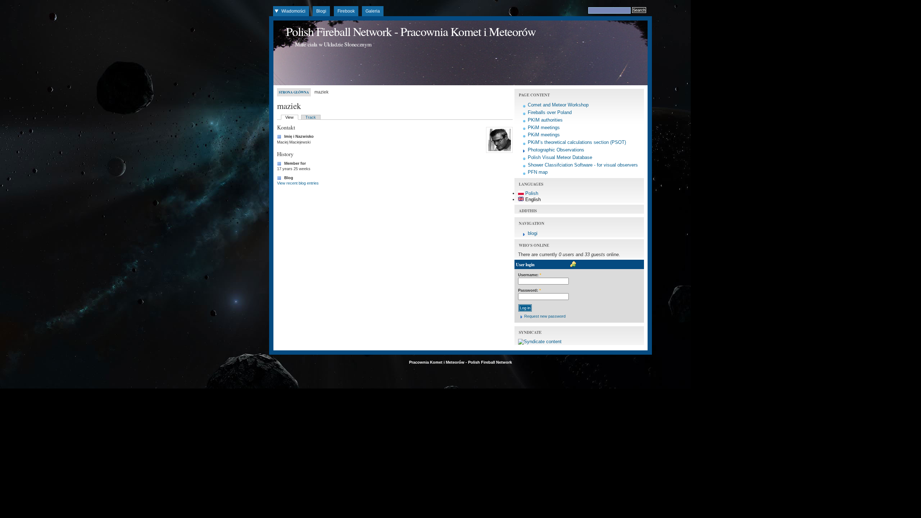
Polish (531, 193)
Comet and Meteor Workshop (558, 105)
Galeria (373, 11)
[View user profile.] (498, 153)
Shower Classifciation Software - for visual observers (583, 165)
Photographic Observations (556, 150)
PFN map (538, 172)
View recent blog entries (298, 183)
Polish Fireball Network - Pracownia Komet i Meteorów (411, 31)
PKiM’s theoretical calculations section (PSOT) (577, 142)
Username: (529, 275)
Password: (529, 290)
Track (310, 117)
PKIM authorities (545, 120)
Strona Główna (294, 92)
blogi (532, 233)
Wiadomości (293, 11)
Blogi (321, 11)
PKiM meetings (544, 127)
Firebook (346, 11)
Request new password (545, 316)
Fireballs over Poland (550, 112)
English (532, 199)
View (289, 117)
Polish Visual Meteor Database (560, 157)
